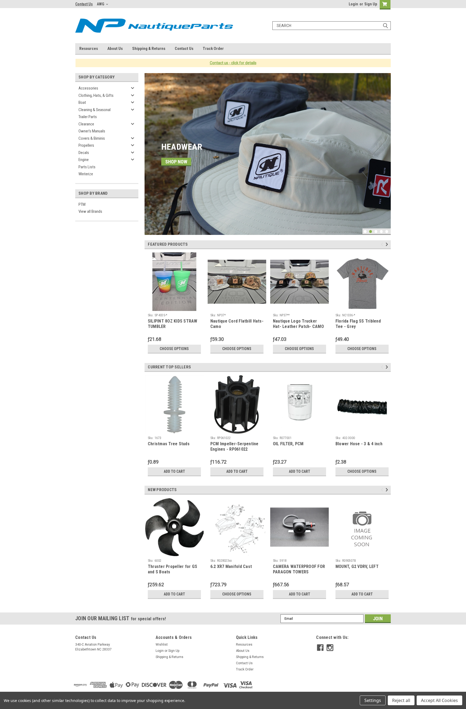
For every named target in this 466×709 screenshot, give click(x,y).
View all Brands (90, 211)
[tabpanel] (268, 154)
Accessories (88, 88)
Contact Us (84, 4)
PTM (81, 204)
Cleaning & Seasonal (94, 109)
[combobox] (331, 25)
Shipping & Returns (148, 48)
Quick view (299, 307)
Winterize (85, 174)
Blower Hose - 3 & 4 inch (358, 443)
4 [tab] (381, 231)
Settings (372, 700)
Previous (150, 150)
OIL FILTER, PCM (288, 443)
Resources (88, 48)
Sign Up (370, 4)
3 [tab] (376, 231)
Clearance (86, 124)
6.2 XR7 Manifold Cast (231, 566)
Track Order (213, 48)
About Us (115, 48)
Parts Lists (86, 167)
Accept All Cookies (439, 700)
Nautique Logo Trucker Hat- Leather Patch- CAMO (298, 323)
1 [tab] (365, 231)
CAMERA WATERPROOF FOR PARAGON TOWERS (299, 569)
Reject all (401, 700)
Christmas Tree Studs (169, 443)
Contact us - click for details (233, 63)
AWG (101, 4)
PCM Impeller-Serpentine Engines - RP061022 (234, 446)
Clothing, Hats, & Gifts (96, 95)
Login (353, 4)
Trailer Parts (87, 116)
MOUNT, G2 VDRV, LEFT (357, 566)
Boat (82, 102)
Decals (83, 152)
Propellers (86, 145)
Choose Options (174, 349)
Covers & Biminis (91, 138)
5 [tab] (386, 231)
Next (385, 150)
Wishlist (162, 644)
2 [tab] (370, 231)
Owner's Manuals (91, 131)
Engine (83, 159)
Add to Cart (174, 471)
